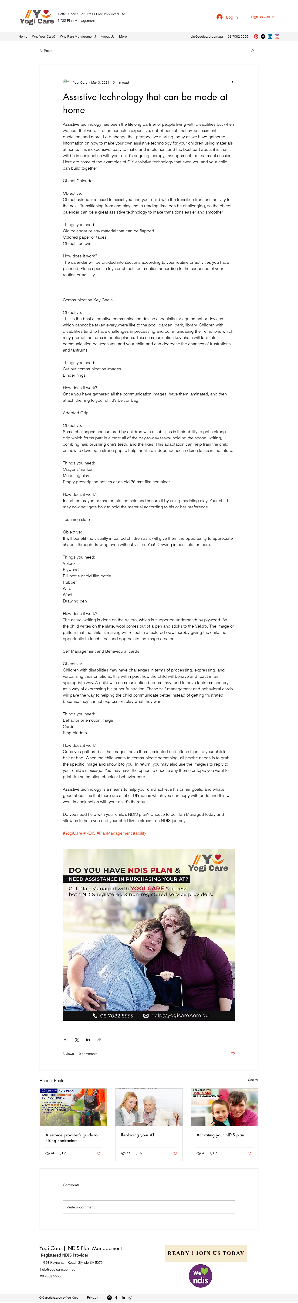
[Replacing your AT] (149, 1107)
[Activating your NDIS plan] (224, 1107)
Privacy (92, 1297)
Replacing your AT (137, 1135)
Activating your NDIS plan (220, 1135)
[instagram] (277, 36)
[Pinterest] (256, 36)
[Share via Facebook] (65, 1039)
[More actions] (232, 82)
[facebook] (263, 36)
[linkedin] (270, 36)
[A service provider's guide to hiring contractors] (73, 1107)
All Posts (46, 51)
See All (253, 1080)
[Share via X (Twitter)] (76, 1039)
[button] (252, 51)
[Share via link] (99, 1039)
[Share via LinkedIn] (88, 1039)
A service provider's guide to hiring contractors (71, 1137)
